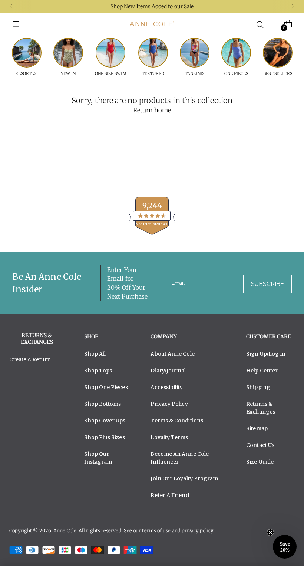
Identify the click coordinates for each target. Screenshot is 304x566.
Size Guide (260, 461)
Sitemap (257, 428)
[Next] (293, 6)
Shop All (95, 354)
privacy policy (197, 530)
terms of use (156, 530)
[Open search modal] (259, 24)
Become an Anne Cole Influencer (180, 458)
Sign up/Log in (265, 354)
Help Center (262, 370)
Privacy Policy (169, 404)
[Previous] (11, 6)
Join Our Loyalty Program (184, 478)
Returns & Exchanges (260, 408)
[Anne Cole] (152, 23)
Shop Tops (98, 370)
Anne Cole (64, 530)
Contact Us (260, 445)
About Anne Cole (172, 354)
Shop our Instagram (98, 458)
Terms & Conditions (177, 420)
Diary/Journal (168, 370)
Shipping (258, 387)
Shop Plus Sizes (104, 437)
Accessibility (167, 387)
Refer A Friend (170, 495)
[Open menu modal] (16, 24)
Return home (152, 110)
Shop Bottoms (102, 404)
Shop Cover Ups (104, 420)
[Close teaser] (270, 532)
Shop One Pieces (106, 387)
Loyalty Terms (169, 437)
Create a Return (30, 359)
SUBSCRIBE (267, 283)
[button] (285, 547)
